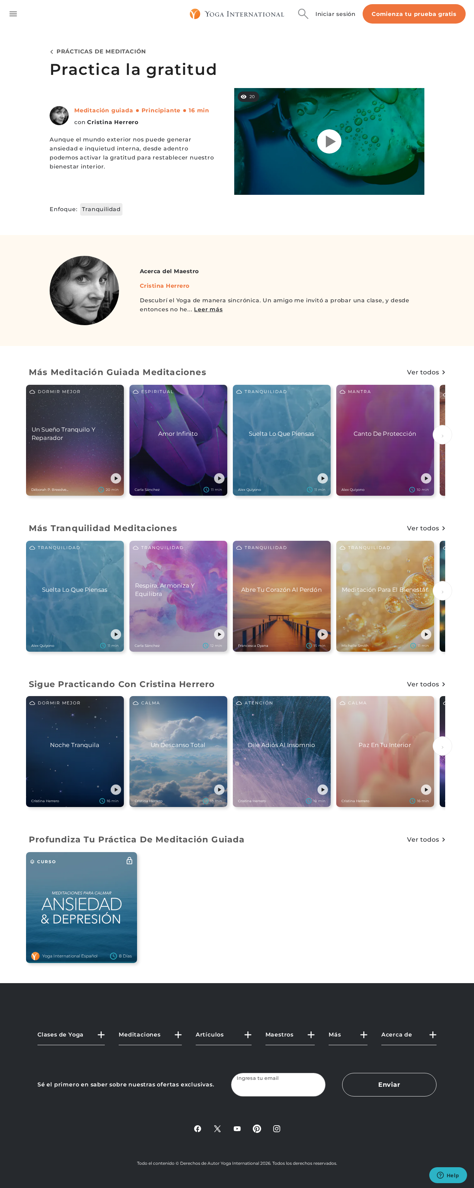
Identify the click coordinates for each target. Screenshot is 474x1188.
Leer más (208, 309)
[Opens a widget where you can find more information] (448, 1176)
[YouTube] (237, 1128)
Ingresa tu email (258, 1078)
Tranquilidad (101, 209)
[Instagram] (276, 1128)
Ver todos (423, 372)
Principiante (161, 110)
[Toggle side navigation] (13, 14)
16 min (199, 110)
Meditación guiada (103, 110)
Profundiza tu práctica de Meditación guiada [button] (137, 839)
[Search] (303, 14)
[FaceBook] (197, 1128)
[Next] (442, 434)
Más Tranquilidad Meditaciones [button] (103, 528)
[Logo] (237, 14)
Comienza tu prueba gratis (414, 14)
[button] (116, 478)
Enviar (389, 1085)
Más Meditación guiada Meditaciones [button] (117, 372)
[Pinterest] (257, 1128)
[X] (217, 1128)
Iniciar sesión (335, 14)
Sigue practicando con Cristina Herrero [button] (122, 684)
